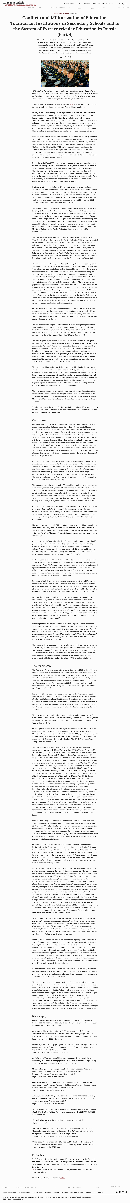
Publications (96, 4)
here (71, 104)
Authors (104, 4)
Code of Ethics (24, 1192)
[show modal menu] (126, 4)
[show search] (120, 4)
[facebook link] (126, 1192)
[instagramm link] (120, 1192)
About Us (88, 1192)
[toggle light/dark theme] (123, 4)
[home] (30, 3)
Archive (110, 4)
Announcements (9, 1192)
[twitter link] (123, 1192)
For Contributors (76, 1192)
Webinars (87, 4)
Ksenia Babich (64, 13)
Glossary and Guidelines (41, 1192)
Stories (72, 4)
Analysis (79, 4)
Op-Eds (66, 4)
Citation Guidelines (60, 1192)
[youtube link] (117, 1192)
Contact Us (98, 1192)
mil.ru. (62, 1178)
